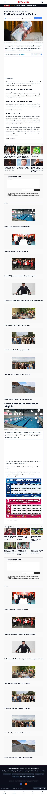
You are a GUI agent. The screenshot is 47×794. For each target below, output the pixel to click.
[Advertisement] (23, 68)
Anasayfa (7, 11)
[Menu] (42, 2)
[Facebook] (41, 54)
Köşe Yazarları (15, 776)
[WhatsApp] (37, 54)
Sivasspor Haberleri (23, 774)
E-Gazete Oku (22, 776)
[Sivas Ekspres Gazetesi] (23, 2)
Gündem (12, 11)
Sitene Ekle (35, 781)
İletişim (21, 781)
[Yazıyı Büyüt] (32, 54)
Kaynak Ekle (39, 18)
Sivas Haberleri (15, 774)
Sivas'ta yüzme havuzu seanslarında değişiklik (25, 5)
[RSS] (26, 784)
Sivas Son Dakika (7, 774)
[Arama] (5, 2)
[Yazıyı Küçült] (35, 54)
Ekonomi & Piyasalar (39, 774)
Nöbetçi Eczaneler (30, 776)
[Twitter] (23, 784)
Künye (17, 781)
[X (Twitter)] (39, 54)
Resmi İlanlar (31, 774)
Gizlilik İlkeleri (28, 781)
